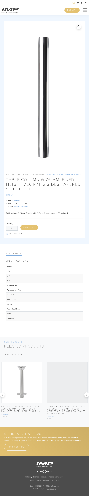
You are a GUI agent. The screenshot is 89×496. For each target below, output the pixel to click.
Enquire (72, 10)
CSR (52, 480)
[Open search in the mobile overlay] (74, 2)
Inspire (51, 477)
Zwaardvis (16, 200)
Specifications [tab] (14, 253)
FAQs (57, 480)
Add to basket (29, 227)
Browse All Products (14, 354)
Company (58, 477)
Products (43, 477)
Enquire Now (16, 447)
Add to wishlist (16, 234)
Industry (28, 477)
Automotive (18, 206)
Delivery (45, 480)
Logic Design (51, 489)
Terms (38, 480)
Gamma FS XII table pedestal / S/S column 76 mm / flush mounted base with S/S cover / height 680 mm (67, 410)
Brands (36, 477)
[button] (85, 10)
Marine (26, 206)
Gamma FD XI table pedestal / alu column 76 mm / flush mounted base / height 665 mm (21, 408)
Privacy (31, 480)
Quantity (9, 223)
